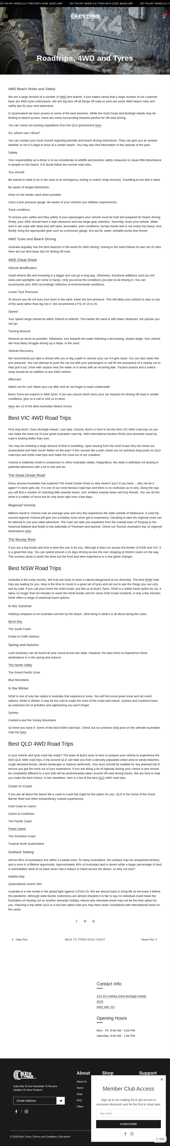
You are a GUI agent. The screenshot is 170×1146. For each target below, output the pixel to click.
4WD (63, 97)
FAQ (79, 1100)
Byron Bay (15, 621)
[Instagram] (131, 1133)
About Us (82, 1081)
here (98, 125)
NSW (148, 579)
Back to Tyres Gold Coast (85, 939)
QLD (101, 777)
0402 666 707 (106, 1007)
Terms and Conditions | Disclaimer (51, 1136)
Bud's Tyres (25, 1136)
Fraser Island (17, 828)
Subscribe (128, 1124)
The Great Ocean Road (26, 475)
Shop (79, 1094)
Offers (80, 1106)
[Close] (161, 1079)
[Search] (155, 16)
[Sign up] (60, 1101)
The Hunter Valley (20, 665)
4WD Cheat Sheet (22, 260)
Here (11, 406)
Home (80, 1087)
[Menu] (5, 16)
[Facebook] (125, 1133)
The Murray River (22, 539)
